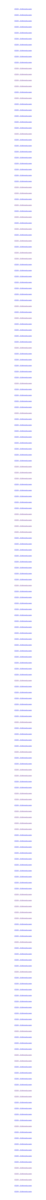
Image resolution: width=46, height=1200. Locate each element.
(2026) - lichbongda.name (23, 9)
